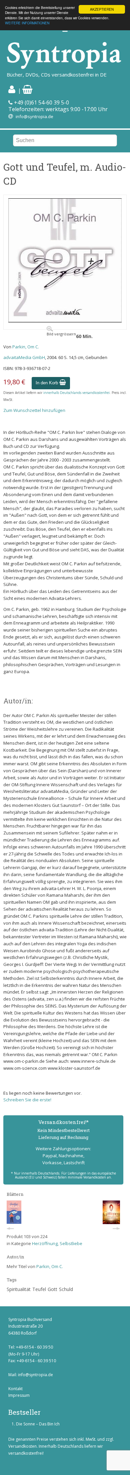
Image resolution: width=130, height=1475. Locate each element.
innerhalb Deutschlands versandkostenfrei (76, 392)
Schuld (66, 1289)
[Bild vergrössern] (65, 321)
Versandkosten (22, 1446)
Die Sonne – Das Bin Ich (38, 1424)
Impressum (19, 1395)
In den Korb (47, 382)
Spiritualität (19, 1289)
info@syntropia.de (34, 116)
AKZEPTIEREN (102, 9)
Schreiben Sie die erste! (27, 1100)
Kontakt (15, 1388)
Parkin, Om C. (25, 347)
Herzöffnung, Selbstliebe (57, 1243)
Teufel (39, 1289)
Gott (52, 1289)
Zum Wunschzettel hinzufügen (34, 410)
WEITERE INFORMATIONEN (27, 22)
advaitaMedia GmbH (24, 357)
